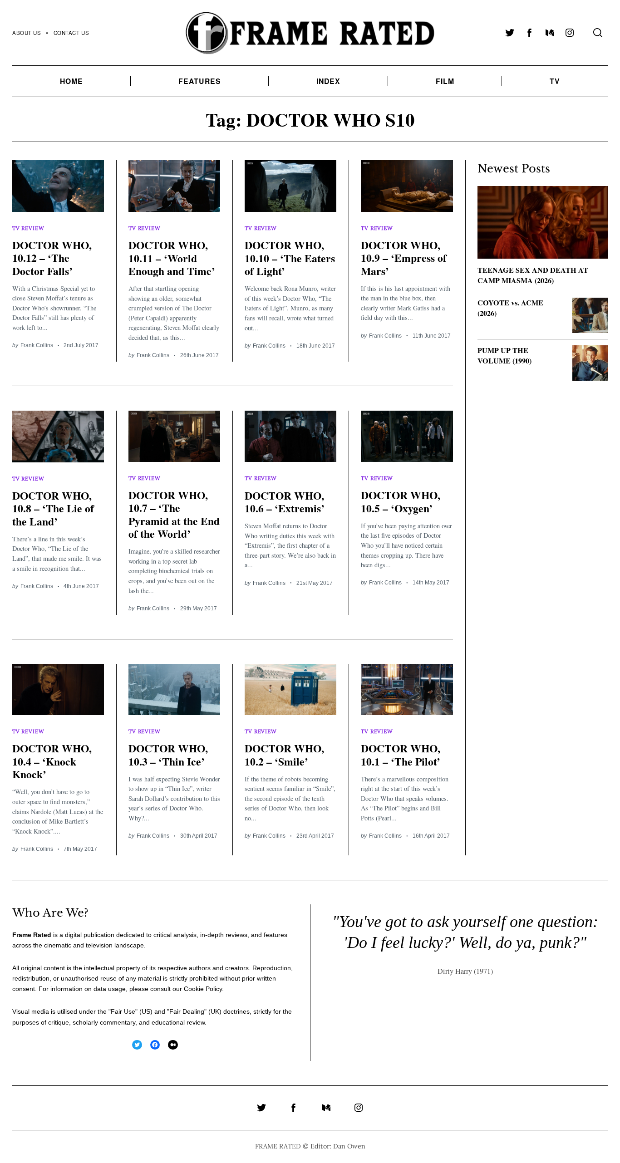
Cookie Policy (203, 988)
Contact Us (71, 32)
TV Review (28, 228)
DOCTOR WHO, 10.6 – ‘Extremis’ (285, 502)
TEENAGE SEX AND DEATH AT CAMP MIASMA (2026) (532, 275)
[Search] (598, 33)
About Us (26, 32)
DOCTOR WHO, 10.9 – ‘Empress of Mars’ (404, 258)
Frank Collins (36, 345)
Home (71, 81)
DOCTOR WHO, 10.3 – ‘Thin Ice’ (168, 755)
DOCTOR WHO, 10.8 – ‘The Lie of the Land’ (53, 508)
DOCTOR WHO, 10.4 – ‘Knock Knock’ (52, 761)
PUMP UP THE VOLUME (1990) (504, 355)
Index (328, 81)
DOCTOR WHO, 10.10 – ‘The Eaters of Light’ (290, 258)
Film (445, 81)
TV (555, 81)
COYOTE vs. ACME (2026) (510, 308)
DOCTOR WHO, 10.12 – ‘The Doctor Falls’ (52, 258)
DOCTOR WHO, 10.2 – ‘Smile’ (284, 755)
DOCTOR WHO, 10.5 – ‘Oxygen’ (400, 501)
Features (199, 81)
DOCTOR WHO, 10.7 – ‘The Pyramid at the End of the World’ (174, 514)
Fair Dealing (186, 1011)
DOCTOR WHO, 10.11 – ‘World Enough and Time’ (171, 258)
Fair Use (123, 1011)
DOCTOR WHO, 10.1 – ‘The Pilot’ (400, 755)
